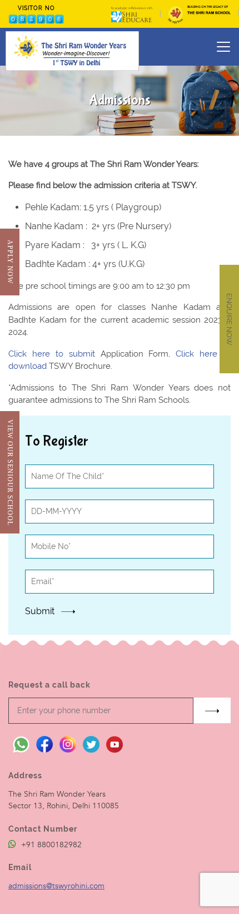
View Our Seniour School (10, 472)
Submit (41, 611)
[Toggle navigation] (223, 47)
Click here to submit (54, 354)
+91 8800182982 (50, 844)
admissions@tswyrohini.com (56, 886)
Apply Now (10, 262)
